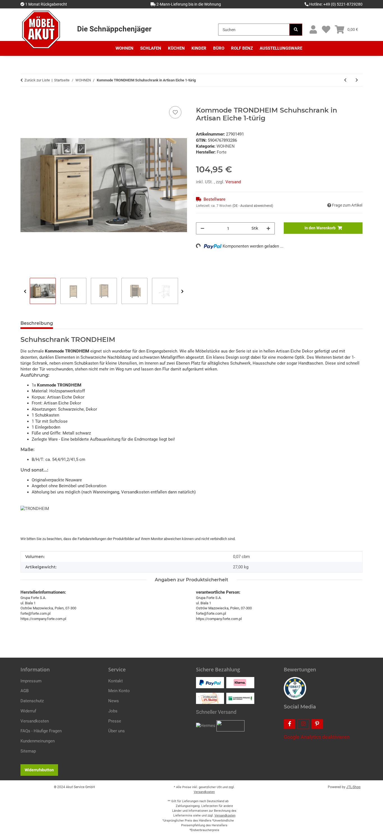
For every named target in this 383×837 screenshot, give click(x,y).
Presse (114, 721)
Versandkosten (34, 721)
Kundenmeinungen (37, 741)
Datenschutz (32, 700)
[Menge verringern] (202, 228)
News (113, 700)
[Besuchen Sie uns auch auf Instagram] (303, 724)
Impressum (30, 680)
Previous (25, 291)
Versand (233, 181)
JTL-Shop (353, 787)
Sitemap (28, 751)
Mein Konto (119, 690)
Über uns (116, 730)
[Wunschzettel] (326, 29)
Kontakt (115, 680)
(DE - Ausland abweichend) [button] (252, 206)
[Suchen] (295, 30)
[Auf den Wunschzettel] (175, 112)
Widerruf (28, 710)
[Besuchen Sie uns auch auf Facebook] (289, 724)
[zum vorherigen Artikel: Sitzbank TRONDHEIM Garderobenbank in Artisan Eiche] (345, 80)
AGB (24, 690)
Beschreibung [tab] (36, 323)
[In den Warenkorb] (24, 98)
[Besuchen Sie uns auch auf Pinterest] (317, 724)
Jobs (112, 710)
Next (182, 291)
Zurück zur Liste (37, 80)
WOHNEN (225, 146)
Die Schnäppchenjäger (114, 29)
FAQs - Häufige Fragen (41, 730)
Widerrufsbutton (39, 770)
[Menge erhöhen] (268, 228)
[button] (313, 29)
